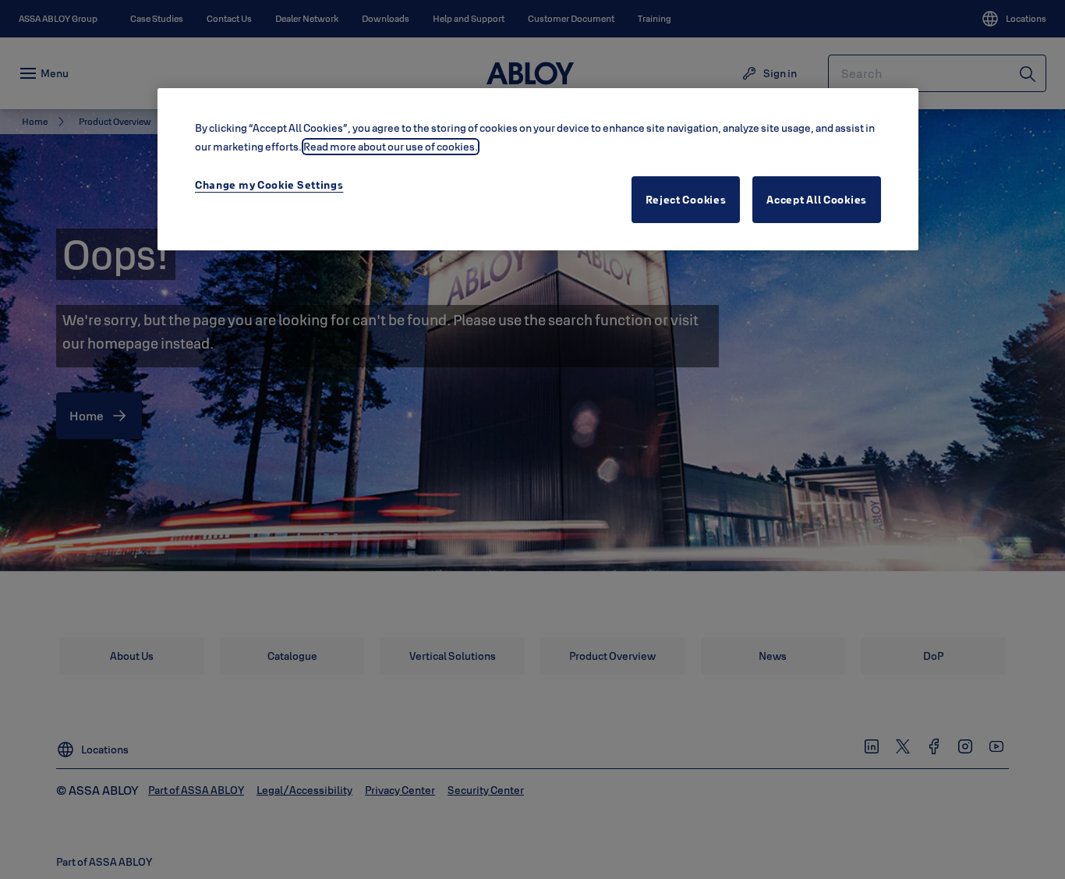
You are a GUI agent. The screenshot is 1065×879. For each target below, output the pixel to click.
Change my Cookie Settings (269, 185)
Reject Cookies (686, 200)
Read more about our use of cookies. (390, 147)
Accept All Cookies (816, 200)
